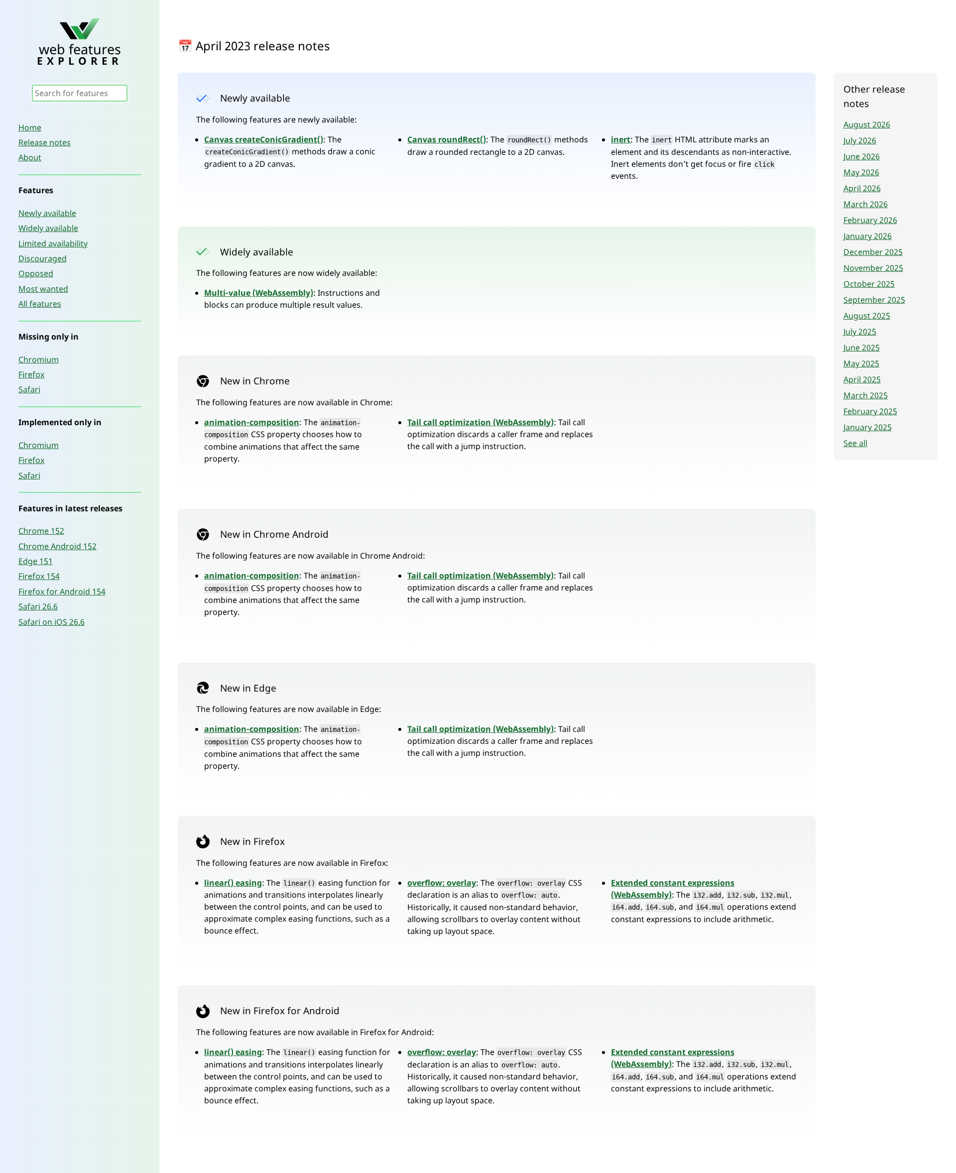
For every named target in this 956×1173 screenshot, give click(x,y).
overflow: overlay (441, 882)
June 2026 (861, 156)
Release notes (44, 142)
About (29, 157)
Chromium (38, 359)
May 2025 (861, 363)
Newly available (47, 213)
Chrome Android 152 (57, 546)
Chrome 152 (41, 530)
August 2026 (866, 124)
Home (29, 127)
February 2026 (870, 220)
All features (39, 303)
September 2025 (874, 299)
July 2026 (859, 140)
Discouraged (42, 258)
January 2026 (867, 236)
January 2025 (867, 427)
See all (855, 443)
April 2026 (862, 188)
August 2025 (866, 315)
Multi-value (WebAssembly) (258, 292)
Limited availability (53, 243)
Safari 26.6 (38, 606)
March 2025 (865, 395)
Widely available (48, 228)
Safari (29, 389)
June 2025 (861, 347)
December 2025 (873, 251)
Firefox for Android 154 (62, 591)
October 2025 (869, 283)
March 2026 (865, 204)
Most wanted (43, 288)
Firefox (31, 374)
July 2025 (859, 331)
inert (620, 139)
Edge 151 (35, 561)
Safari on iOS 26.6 (51, 621)
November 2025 (873, 267)
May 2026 (861, 172)
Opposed (35, 273)
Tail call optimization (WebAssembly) (480, 422)
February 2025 (870, 411)
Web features (79, 53)
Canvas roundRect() (446, 139)
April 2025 (862, 379)
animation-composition (251, 422)
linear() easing (233, 882)
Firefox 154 (39, 576)
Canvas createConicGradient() (263, 139)
